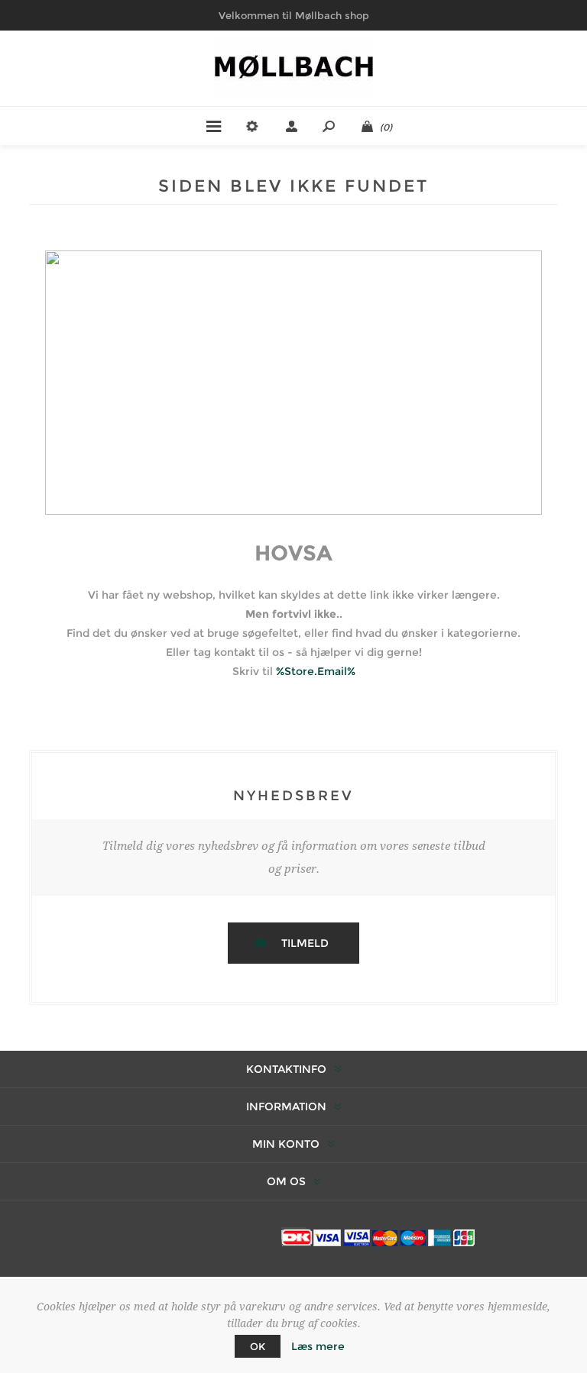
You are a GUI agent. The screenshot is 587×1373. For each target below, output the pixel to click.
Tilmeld (305, 943)
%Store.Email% (315, 671)
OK (257, 1346)
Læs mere (318, 1346)
